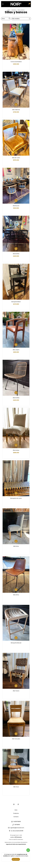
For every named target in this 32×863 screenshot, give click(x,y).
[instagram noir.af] (14, 804)
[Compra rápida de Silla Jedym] (16, 344)
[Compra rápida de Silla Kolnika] (16, 392)
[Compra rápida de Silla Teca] (16, 781)
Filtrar (3, 18)
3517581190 (17, 824)
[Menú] (3, 4)
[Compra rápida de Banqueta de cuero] (16, 493)
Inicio (9, 10)
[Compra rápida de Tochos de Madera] (16, 56)
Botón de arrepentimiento (19, 844)
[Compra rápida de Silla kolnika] (16, 248)
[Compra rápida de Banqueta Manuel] (16, 637)
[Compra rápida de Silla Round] (16, 200)
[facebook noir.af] (18, 804)
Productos (16, 813)
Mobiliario (14, 10)
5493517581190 (17, 821)
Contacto (16, 816)
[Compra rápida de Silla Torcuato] (16, 733)
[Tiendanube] (16, 837)
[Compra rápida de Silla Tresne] (16, 685)
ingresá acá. (9, 844)
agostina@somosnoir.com (17, 827)
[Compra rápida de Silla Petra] (16, 541)
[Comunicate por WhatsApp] (28, 850)
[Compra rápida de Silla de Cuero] (16, 152)
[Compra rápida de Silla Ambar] (16, 445)
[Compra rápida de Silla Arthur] (16, 589)
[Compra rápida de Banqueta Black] (16, 296)
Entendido (15, 859)
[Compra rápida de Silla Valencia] (16, 104)
